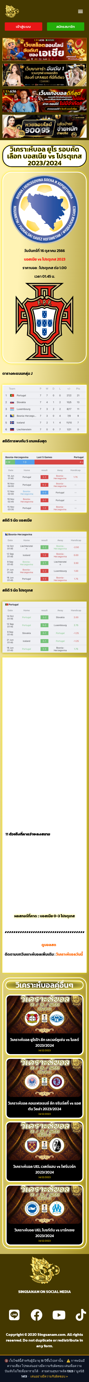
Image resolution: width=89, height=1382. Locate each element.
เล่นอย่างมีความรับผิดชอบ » (49, 1376)
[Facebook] (36, 1315)
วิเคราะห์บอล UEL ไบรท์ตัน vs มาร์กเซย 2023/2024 (44, 1233)
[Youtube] (59, 1315)
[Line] (14, 1315)
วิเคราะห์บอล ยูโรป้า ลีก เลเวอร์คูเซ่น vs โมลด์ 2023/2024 (44, 1042)
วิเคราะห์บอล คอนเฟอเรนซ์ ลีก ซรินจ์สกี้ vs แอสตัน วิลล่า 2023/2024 (44, 1106)
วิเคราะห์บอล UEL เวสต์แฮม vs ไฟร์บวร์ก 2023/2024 (44, 1169)
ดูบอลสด (49, 945)
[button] (80, 11)
